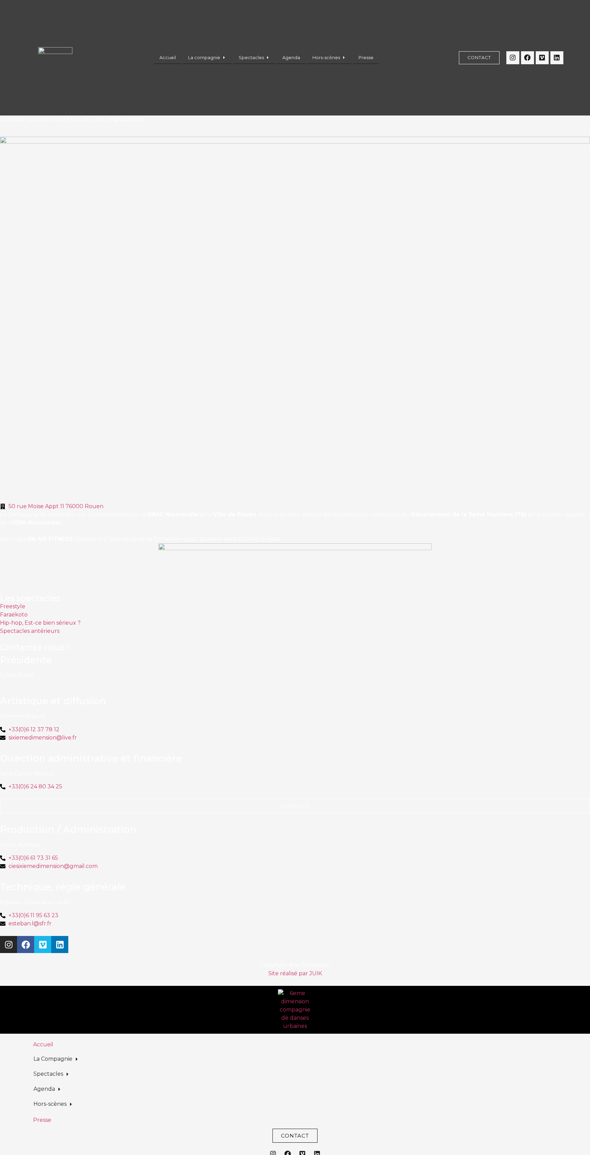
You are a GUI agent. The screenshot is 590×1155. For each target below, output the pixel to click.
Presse (42, 1120)
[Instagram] (512, 57)
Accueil (43, 1044)
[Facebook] (527, 57)
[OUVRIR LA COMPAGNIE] (224, 57)
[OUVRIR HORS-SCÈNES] (344, 57)
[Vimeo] (542, 57)
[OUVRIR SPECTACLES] (268, 57)
